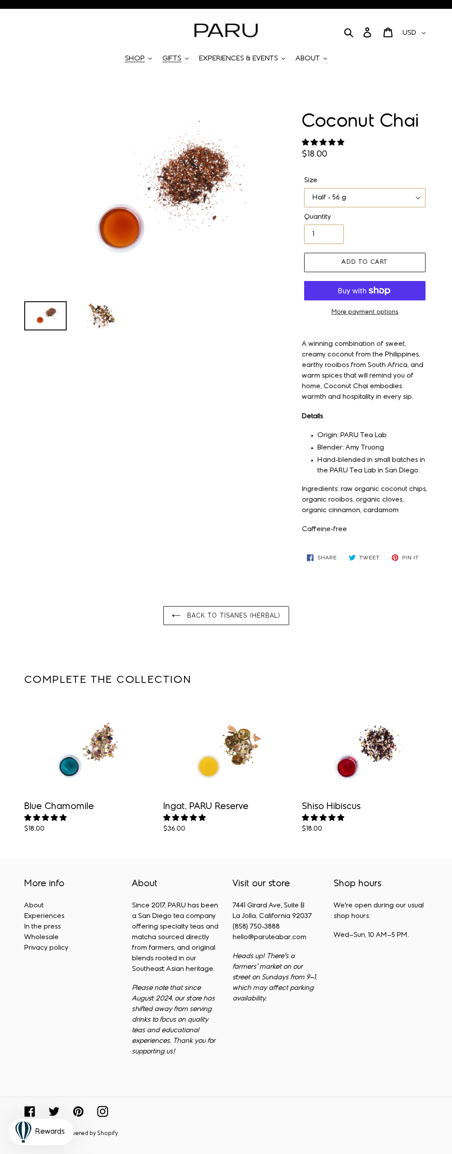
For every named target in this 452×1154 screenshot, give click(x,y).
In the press (42, 927)
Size (310, 180)
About (34, 906)
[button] (324, 143)
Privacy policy (46, 948)
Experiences (44, 916)
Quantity (317, 217)
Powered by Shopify (91, 1133)
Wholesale (41, 937)
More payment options (365, 312)
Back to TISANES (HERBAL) (233, 615)
